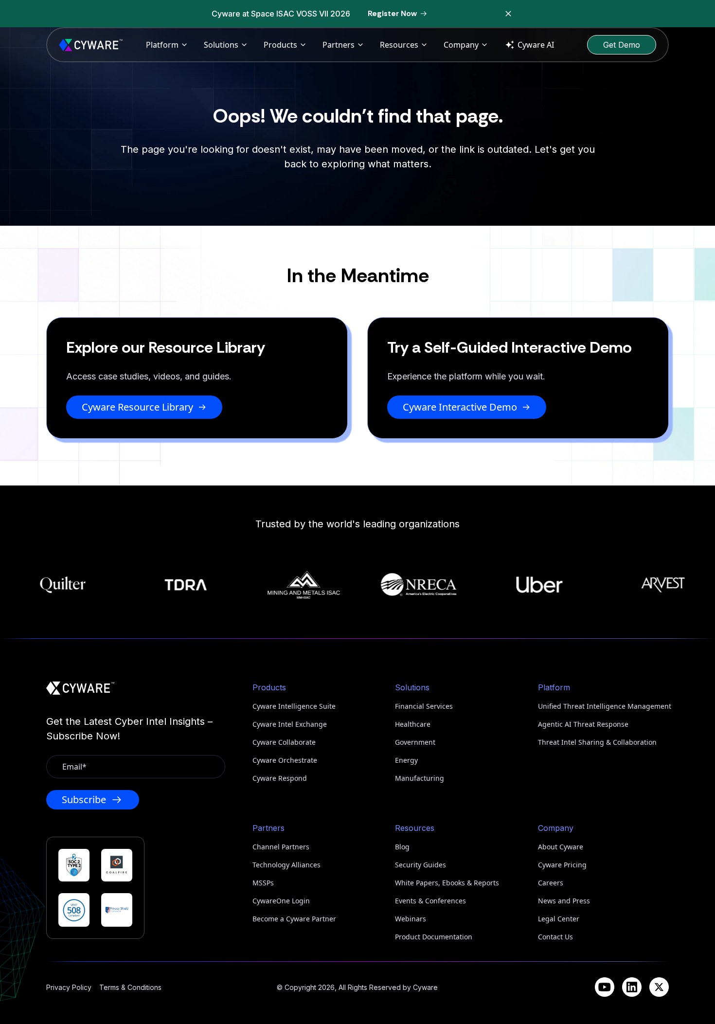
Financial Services (424, 706)
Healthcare (412, 724)
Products (280, 44)
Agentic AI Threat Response (583, 724)
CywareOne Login (281, 900)
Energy (406, 760)
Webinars (410, 918)
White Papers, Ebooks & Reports (447, 882)
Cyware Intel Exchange (289, 724)
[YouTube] (604, 987)
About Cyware (560, 846)
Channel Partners (280, 846)
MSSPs (263, 882)
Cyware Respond (279, 778)
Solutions (221, 44)
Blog (402, 846)
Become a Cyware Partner (294, 918)
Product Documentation (433, 936)
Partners (338, 44)
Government (415, 742)
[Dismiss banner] (508, 13)
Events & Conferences (430, 900)
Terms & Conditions (130, 987)
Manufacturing (419, 778)
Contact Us (555, 936)
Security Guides (420, 864)
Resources (399, 44)
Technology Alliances (286, 864)
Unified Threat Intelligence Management (603, 706)
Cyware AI (536, 44)
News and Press (564, 900)
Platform (162, 44)
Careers (550, 882)
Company (461, 44)
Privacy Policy (68, 987)
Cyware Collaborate (284, 742)
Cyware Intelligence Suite (294, 706)
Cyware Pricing (562, 864)
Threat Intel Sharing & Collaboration (597, 742)
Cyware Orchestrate (284, 760)
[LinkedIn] (632, 987)
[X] (659, 987)
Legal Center (558, 918)
